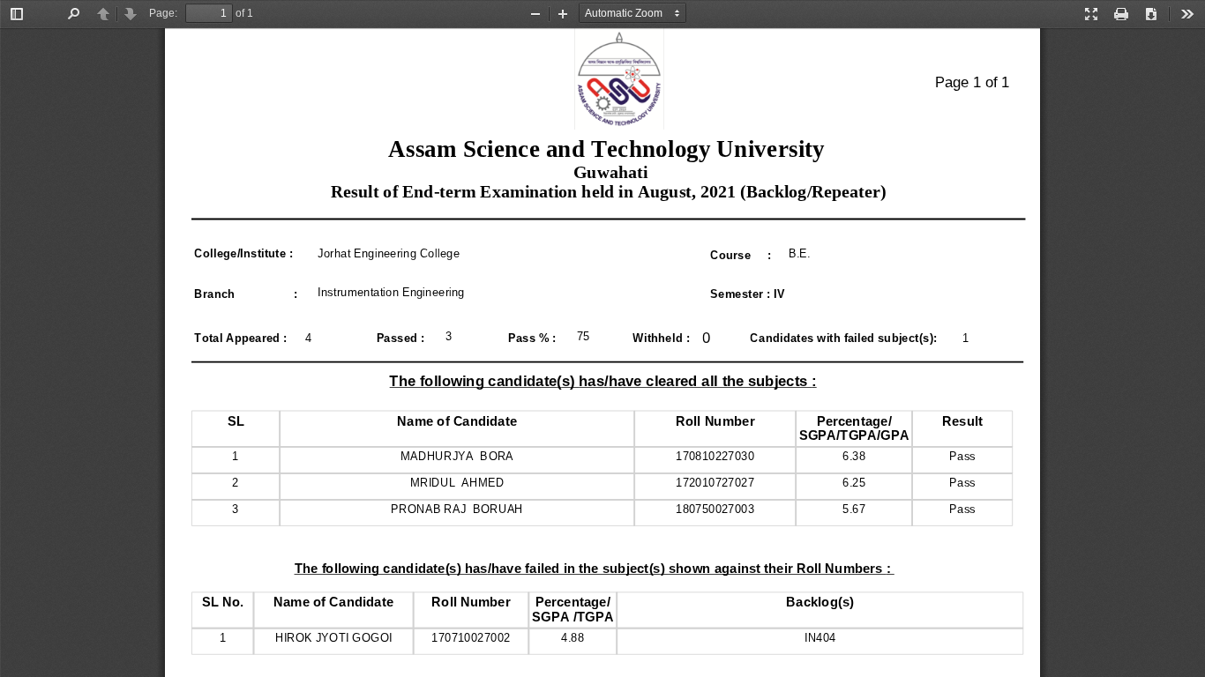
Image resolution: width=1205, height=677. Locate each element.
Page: (163, 13)
